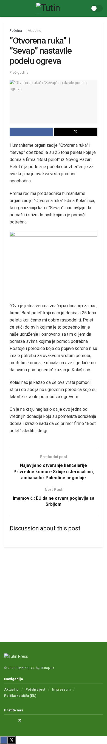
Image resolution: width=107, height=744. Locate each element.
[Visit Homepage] (49, 8)
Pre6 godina (19, 72)
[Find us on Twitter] (20, 720)
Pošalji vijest (35, 689)
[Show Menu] (6, 8)
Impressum (61, 689)
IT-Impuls (47, 668)
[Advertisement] (53, 590)
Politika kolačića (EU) (20, 696)
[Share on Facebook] (31, 132)
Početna (16, 31)
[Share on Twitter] (76, 132)
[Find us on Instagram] (12, 720)
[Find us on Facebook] (5, 720)
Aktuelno (34, 31)
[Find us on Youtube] (27, 720)
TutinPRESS (24, 668)
